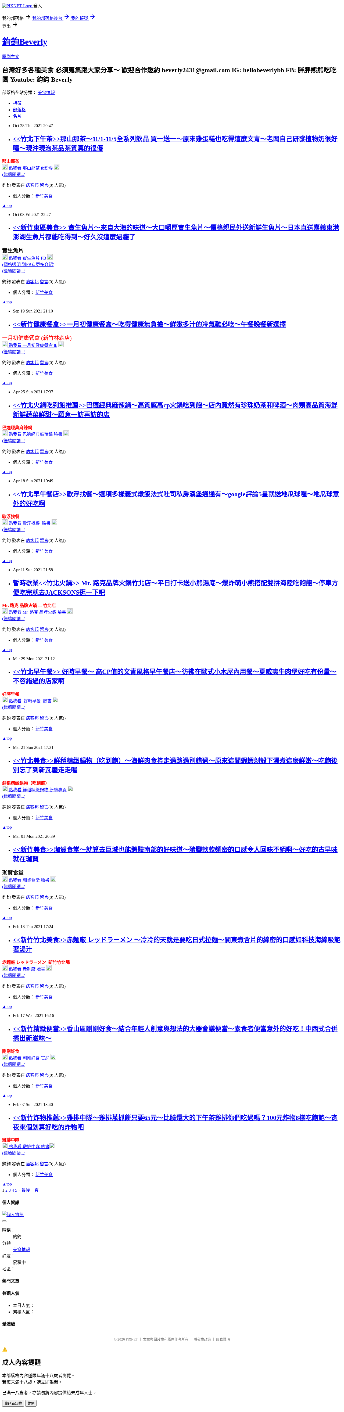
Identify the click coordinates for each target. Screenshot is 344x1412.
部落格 (19, 109)
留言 (44, 185)
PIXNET (132, 1339)
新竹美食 (44, 196)
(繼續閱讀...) (13, 174)
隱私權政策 (202, 1339)
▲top (7, 205)
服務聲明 (223, 1339)
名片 (17, 116)
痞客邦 (32, 185)
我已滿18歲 (13, 1404)
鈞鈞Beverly (24, 41)
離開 (30, 1404)
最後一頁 (30, 1190)
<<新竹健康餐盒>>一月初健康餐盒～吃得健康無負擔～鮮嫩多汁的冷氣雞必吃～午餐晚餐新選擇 (149, 324)
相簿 (17, 103)
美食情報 (46, 92)
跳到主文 (10, 56)
